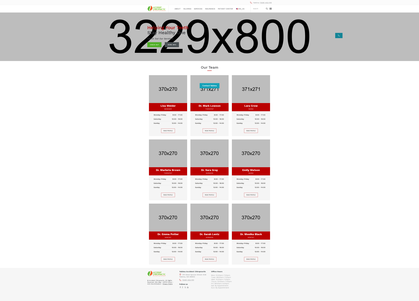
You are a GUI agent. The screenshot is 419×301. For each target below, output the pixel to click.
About (178, 9)
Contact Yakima (209, 86)
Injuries (187, 9)
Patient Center (225, 9)
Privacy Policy (168, 284)
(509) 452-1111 (266, 3)
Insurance (210, 9)
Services (198, 9)
